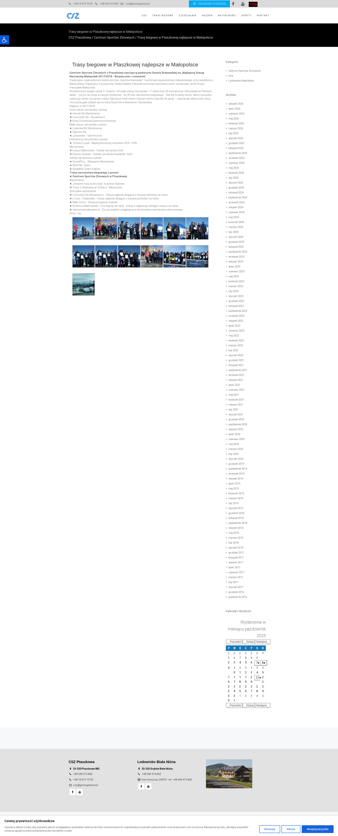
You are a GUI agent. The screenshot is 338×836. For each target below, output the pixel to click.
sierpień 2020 (236, 429)
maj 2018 (234, 532)
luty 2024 (234, 232)
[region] (169, 826)
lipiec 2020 (234, 434)
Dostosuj (269, 829)
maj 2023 (234, 276)
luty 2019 (234, 503)
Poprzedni (235, 641)
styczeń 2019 (236, 508)
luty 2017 (234, 582)
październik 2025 (238, 153)
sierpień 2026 (236, 103)
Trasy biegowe (162, 15)
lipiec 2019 (234, 483)
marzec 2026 (236, 128)
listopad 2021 (236, 365)
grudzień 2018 (236, 513)
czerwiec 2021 (237, 389)
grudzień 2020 (236, 419)
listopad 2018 (236, 518)
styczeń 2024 (236, 237)
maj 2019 (234, 488)
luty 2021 (234, 409)
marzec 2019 (236, 498)
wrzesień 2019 (237, 473)
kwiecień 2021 (236, 399)
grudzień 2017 (236, 552)
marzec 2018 (236, 537)
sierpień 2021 (236, 380)
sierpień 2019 (236, 478)
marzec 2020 (236, 449)
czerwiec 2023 (237, 271)
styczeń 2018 (236, 547)
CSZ (144, 15)
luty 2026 (234, 133)
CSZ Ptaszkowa (80, 37)
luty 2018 (234, 542)
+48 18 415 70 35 (83, 779)
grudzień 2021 (236, 360)
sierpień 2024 (236, 207)
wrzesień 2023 (237, 256)
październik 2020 (238, 424)
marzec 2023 (236, 286)
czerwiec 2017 (237, 572)
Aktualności (227, 15)
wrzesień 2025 (237, 158)
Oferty (246, 15)
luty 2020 (234, 454)
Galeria (207, 15)
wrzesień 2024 (237, 202)
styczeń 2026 (236, 138)
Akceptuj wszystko (317, 829)
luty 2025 (234, 177)
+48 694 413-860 (82, 774)
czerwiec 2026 (237, 113)
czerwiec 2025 (237, 163)
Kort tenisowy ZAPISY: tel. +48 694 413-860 (167, 779)
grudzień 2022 (236, 301)
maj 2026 (234, 118)
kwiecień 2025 (236, 172)
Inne (231, 75)
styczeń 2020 (236, 458)
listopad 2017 (236, 557)
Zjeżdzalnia (187, 15)
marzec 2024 (236, 227)
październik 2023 (238, 251)
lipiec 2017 (234, 567)
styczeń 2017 (236, 587)
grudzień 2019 (236, 463)
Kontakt (263, 15)
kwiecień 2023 (236, 281)
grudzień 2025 (236, 143)
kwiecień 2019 (236, 493)
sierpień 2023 (236, 261)
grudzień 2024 (236, 187)
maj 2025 (234, 167)
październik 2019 (238, 468)
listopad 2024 (236, 192)
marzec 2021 (236, 404)
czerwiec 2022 (237, 330)
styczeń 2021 (236, 414)
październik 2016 (238, 597)
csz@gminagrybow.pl (85, 785)
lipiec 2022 (234, 325)
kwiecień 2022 (236, 340)
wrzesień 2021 (237, 375)
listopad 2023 (236, 246)
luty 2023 (234, 291)
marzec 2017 (236, 577)
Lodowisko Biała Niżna (241, 80)
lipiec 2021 (234, 384)
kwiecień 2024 (236, 222)
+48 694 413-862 (151, 774)
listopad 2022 (236, 306)
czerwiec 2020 (237, 439)
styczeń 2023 (236, 296)
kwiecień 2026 (236, 123)
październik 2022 (238, 310)
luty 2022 (234, 350)
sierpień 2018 (236, 528)
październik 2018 (238, 523)
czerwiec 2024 (237, 212)
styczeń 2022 (236, 355)
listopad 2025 (236, 148)
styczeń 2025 (236, 182)
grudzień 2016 (236, 592)
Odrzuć (291, 829)
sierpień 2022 (236, 320)
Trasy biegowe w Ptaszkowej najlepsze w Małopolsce (135, 64)
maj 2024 (234, 217)
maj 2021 (234, 394)
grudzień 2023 (236, 241)
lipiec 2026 (234, 108)
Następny (261, 641)
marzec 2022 (236, 345)
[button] (4, 39)
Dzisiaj (250, 641)
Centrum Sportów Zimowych (114, 37)
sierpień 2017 (236, 562)
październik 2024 (238, 197)
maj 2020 (234, 444)
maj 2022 (234, 335)
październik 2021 (238, 370)
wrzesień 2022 (237, 315)
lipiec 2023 (234, 266)
